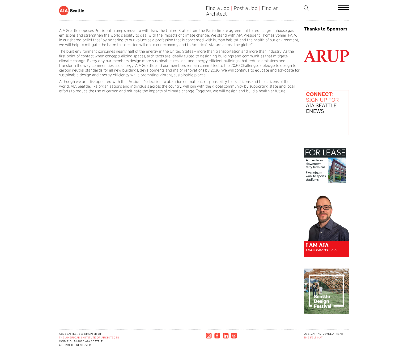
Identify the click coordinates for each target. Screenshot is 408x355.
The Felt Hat (313, 338)
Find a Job (218, 8)
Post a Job (246, 8)
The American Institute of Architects (89, 338)
